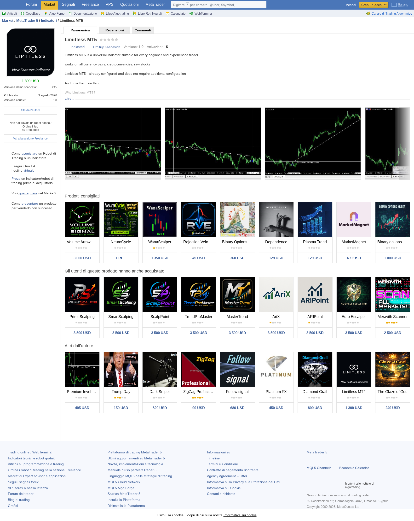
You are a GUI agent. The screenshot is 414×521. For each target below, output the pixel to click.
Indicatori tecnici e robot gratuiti (31, 458)
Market (49, 4)
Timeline (213, 458)
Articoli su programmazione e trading (36, 464)
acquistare (29, 153)
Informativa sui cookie (240, 515)
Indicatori (78, 47)
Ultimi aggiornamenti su (136, 458)
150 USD (121, 408)
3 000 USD (82, 258)
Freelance (90, 4)
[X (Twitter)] (325, 485)
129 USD (276, 258)
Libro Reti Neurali (150, 13)
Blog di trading (19, 500)
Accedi (351, 5)
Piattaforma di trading (135, 452)
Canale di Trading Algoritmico (392, 13)
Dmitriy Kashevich (106, 47)
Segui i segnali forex (23, 482)
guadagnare (27, 193)
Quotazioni (129, 4)
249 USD (392, 408)
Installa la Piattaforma (124, 500)
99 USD (198, 408)
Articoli (12, 13)
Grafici (13, 506)
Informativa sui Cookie (224, 488)
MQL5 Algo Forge (121, 488)
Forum (31, 4)
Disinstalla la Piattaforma (126, 506)
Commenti (143, 30)
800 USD (315, 408)
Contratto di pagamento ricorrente (233, 470)
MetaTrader (155, 4)
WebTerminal (204, 13)
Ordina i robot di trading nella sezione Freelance (44, 470)
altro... (69, 98)
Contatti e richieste (221, 494)
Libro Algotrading (117, 13)
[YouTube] (332, 485)
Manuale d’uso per (132, 470)
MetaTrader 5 (317, 452)
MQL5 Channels (319, 468)
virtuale (28, 170)
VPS (110, 4)
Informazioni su (218, 452)
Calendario (178, 13)
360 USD (237, 258)
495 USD (82, 408)
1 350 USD (159, 258)
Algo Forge (56, 13)
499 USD (354, 258)
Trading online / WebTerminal (30, 452)
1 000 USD (392, 258)
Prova (16, 178)
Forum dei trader (21, 494)
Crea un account (373, 5)
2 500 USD (392, 333)
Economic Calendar (354, 468)
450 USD (276, 408)
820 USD (160, 408)
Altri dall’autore (30, 110)
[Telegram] (317, 485)
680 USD (237, 408)
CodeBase (33, 13)
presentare (30, 203)
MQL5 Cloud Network (124, 482)
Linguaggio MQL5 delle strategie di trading (140, 476)
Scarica (124, 494)
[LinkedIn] (340, 485)
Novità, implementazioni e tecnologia (135, 464)
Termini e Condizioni (222, 464)
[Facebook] (309, 485)
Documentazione (85, 13)
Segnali (68, 4)
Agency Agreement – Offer (227, 476)
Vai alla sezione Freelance (30, 138)
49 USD (198, 258)
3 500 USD (82, 333)
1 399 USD (353, 408)
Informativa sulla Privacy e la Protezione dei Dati (243, 482)
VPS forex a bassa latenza (28, 488)
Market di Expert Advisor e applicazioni (37, 476)
